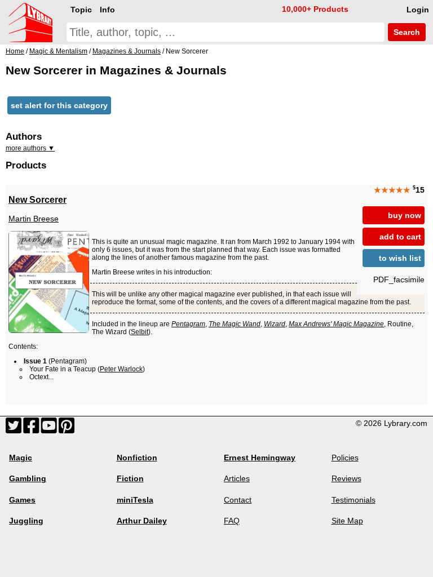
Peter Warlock (121, 369)
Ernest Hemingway (259, 457)
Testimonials (353, 499)
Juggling (26, 520)
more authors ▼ (30, 148)
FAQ (232, 520)
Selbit (139, 332)
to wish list (400, 258)
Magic (20, 457)
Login (418, 9)
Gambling (27, 478)
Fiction (130, 478)
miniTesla (135, 499)
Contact (237, 499)
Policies (345, 457)
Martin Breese (33, 218)
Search (405, 32)
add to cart (400, 236)
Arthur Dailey (142, 520)
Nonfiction (137, 457)
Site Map (347, 520)
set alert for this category (59, 105)
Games (22, 499)
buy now (404, 215)
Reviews (346, 478)
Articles (237, 478)
